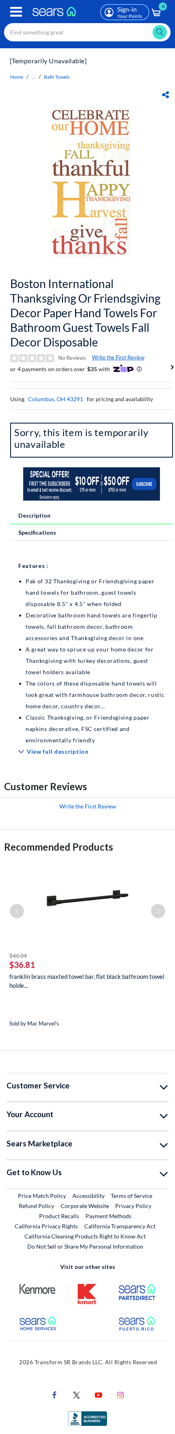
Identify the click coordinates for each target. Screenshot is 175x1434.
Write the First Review (118, 357)
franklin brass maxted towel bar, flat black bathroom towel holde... (86, 981)
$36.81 (22, 965)
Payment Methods (108, 1216)
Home (16, 77)
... (33, 77)
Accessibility (88, 1195)
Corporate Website (85, 1205)
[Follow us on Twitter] (76, 1394)
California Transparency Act (119, 1226)
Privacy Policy (133, 1205)
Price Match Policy (42, 1195)
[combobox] (87, 32)
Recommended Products (58, 847)
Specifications (37, 532)
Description (34, 515)
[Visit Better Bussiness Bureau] (87, 1417)
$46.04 (18, 955)
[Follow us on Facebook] (54, 1394)
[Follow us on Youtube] (98, 1394)
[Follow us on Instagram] (120, 1394)
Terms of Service (131, 1195)
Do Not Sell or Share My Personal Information (85, 1246)
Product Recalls (59, 1216)
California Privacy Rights (46, 1226)
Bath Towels (57, 77)
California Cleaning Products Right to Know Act (85, 1236)
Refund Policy (36, 1205)
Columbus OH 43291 (55, 399)
